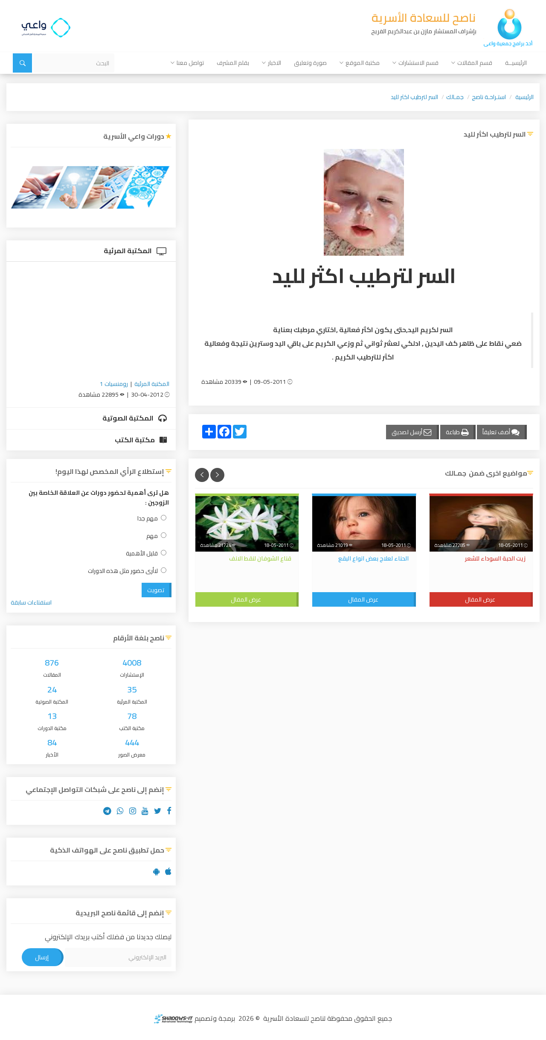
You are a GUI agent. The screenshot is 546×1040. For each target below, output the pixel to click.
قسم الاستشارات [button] (418, 62)
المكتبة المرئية (128, 250)
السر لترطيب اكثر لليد (414, 96)
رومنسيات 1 (114, 383)
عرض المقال (480, 599)
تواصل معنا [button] (190, 62)
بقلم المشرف (233, 62)
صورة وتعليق (310, 62)
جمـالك (455, 96)
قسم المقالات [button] (474, 62)
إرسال (42, 957)
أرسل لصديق (408, 432)
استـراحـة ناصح (489, 96)
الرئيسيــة (516, 62)
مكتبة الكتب (135, 439)
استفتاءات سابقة (31, 602)
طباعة (453, 432)
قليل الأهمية (142, 553)
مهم (152, 536)
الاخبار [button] (274, 62)
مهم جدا (147, 518)
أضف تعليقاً (496, 432)
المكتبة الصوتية (128, 418)
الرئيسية (524, 96)
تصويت (155, 590)
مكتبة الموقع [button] (363, 62)
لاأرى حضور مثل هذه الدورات (123, 571)
